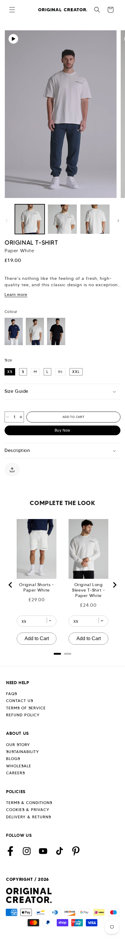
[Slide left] (6, 220)
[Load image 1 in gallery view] (30, 219)
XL (62, 371)
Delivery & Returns (28, 817)
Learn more (16, 294)
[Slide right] (118, 220)
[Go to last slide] (11, 585)
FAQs (11, 693)
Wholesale (18, 766)
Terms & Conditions (29, 802)
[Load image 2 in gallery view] (62, 219)
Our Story (18, 744)
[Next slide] (114, 585)
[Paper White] (35, 331)
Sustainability (22, 751)
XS (9, 371)
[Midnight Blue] (14, 331)
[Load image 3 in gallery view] (95, 219)
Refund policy (23, 715)
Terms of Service (26, 708)
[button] (12, 9)
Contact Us (19, 700)
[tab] (57, 654)
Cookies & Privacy (27, 809)
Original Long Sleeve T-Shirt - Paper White (88, 590)
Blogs (13, 758)
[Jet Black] (56, 331)
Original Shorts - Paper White (36, 587)
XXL (76, 371)
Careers (15, 772)
